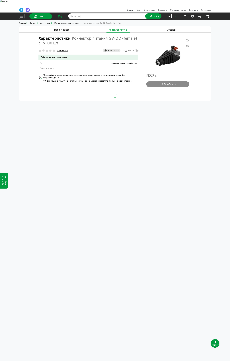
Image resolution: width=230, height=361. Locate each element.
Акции (130, 10)
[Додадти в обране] (187, 41)
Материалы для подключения (66, 23)
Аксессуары (45, 23)
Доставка (162, 10)
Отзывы (171, 29)
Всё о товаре (61, 29)
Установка (206, 10)
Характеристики (118, 29)
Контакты (193, 10)
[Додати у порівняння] (187, 46)
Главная (22, 23)
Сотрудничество (178, 10)
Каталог (33, 23)
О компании (149, 10)
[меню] (21, 16)
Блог (139, 10)
